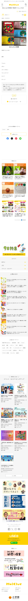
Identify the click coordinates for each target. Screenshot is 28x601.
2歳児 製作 (14, 342)
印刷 (22, 14)
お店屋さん (15, 350)
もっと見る (14, 475)
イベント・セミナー (7, 268)
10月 (7, 347)
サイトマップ (18, 591)
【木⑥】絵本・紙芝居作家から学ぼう (7, 443)
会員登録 (17, 589)
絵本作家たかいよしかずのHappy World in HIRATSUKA (21, 443)
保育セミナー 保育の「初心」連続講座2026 (21, 420)
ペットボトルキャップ (17, 347)
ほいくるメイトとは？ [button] (13, 101)
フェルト (4, 129)
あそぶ (3, 262)
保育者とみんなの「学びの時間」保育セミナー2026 (7, 396)
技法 (18, 342)
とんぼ (3, 347)
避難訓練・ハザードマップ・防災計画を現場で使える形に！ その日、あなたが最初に (7, 421)
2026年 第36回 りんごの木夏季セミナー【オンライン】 (7, 466)
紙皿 (7, 345)
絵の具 (3, 345)
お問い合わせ (18, 587)
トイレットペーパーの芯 (6, 350)
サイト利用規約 (5, 591)
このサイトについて (6, 587)
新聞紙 (24, 347)
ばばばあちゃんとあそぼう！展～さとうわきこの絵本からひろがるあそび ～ (21, 396)
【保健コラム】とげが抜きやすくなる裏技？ (15, 309)
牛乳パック (21, 350)
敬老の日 (20, 345)
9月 (10, 347)
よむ (3, 265)
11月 (16, 345)
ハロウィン (12, 345)
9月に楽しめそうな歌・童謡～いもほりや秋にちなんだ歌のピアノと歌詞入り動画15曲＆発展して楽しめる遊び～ (17, 297)
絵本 (8, 129)
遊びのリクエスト (5, 589)
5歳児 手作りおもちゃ (6, 342)
